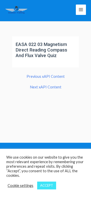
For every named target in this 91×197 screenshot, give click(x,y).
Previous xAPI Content (46, 77)
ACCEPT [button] (46, 185)
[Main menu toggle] (81, 10)
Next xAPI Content (45, 87)
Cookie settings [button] (20, 185)
